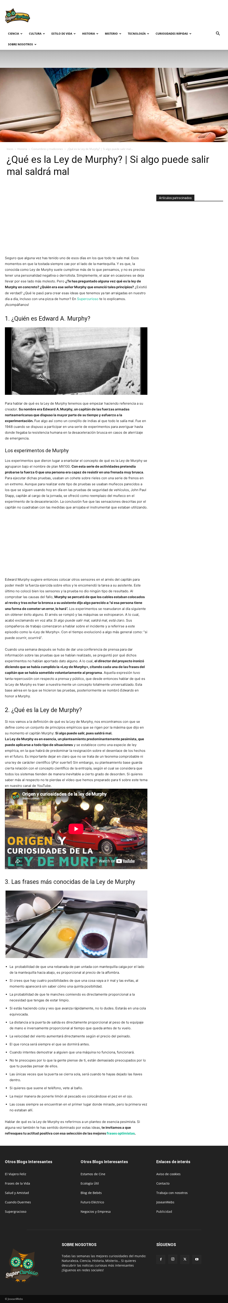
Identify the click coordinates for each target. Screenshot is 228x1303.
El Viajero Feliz (15, 1174)
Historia (88, 34)
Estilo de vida (61, 34)
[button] (217, 34)
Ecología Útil (90, 1183)
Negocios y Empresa (96, 1211)
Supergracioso (15, 1211)
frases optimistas (121, 1133)
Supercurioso (87, 299)
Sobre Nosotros (20, 44)
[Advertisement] (142, 16)
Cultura (35, 34)
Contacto (162, 1183)
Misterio (111, 34)
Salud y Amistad (17, 1193)
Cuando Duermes (18, 1202)
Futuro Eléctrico (92, 1202)
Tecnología (137, 34)
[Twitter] (184, 1259)
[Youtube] (196, 1259)
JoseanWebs (165, 1202)
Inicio (10, 149)
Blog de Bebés (91, 1193)
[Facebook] (160, 1259)
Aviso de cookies (168, 1174)
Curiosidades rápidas (172, 34)
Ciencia (13, 34)
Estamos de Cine (93, 1174)
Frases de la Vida (17, 1183)
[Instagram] (172, 1259)
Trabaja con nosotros (172, 1193)
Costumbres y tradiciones (47, 149)
